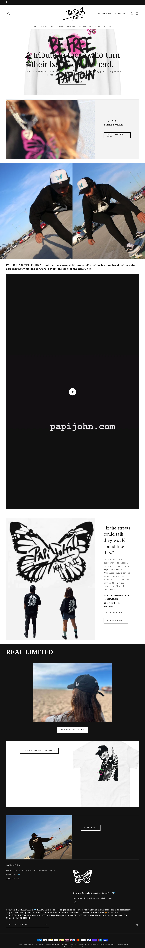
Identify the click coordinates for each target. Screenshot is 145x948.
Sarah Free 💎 (108, 893)
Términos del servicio (88, 944)
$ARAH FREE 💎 (13, 874)
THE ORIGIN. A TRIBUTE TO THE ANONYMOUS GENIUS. (31, 870)
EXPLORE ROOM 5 (116, 620)
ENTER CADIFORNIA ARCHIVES (39, 751)
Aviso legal (123, 944)
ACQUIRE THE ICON (73, 82)
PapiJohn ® (28, 944)
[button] (8, 13)
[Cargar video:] (72, 391)
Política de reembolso (45, 944)
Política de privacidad (66, 944)
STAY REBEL (90, 828)
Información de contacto (74, 947)
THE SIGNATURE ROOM (115, 135)
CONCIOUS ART (12, 879)
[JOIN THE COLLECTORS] (46, 924)
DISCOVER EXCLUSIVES (72, 730)
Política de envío (107, 944)
